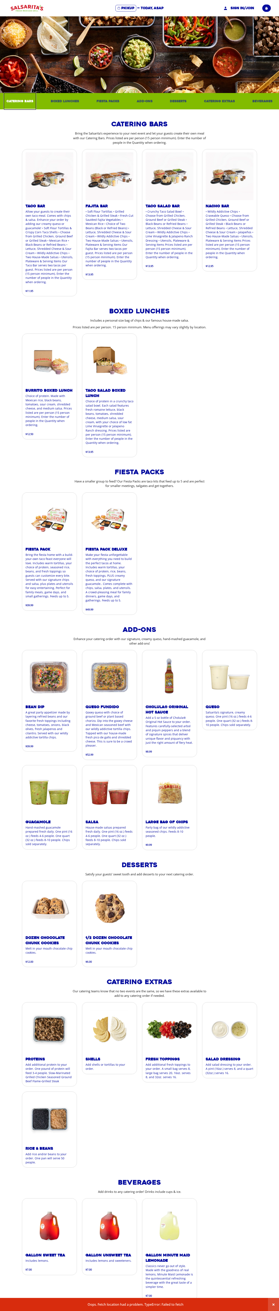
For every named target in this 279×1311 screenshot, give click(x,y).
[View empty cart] (266, 8)
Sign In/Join (242, 8)
